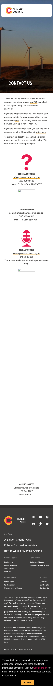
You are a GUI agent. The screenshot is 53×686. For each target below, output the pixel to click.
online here (41, 132)
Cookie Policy (40, 668)
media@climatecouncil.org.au (26, 253)
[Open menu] (45, 10)
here (17, 120)
